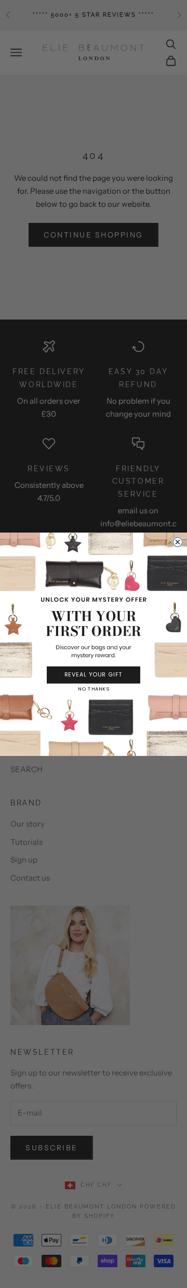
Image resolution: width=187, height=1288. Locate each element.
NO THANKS (93, 688)
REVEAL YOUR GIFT (93, 675)
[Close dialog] (177, 542)
